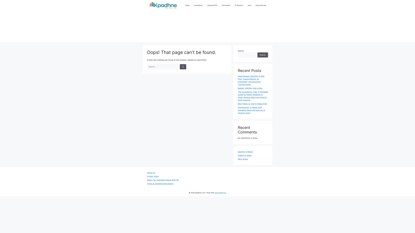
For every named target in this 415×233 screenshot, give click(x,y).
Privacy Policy (153, 176)
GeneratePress (220, 193)
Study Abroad (260, 5)
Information (226, 5)
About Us (151, 173)
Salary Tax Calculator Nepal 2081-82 (163, 180)
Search (241, 51)
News (187, 5)
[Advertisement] (207, 27)
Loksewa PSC (212, 5)
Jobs (249, 5)
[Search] (183, 66)
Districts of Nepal (245, 152)
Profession (239, 5)
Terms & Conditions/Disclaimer (160, 184)
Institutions (198, 5)
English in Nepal (245, 155)
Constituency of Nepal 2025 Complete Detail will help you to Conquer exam (251, 110)
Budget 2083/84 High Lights (250, 88)
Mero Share (243, 159)
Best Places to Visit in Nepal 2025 (252, 104)
